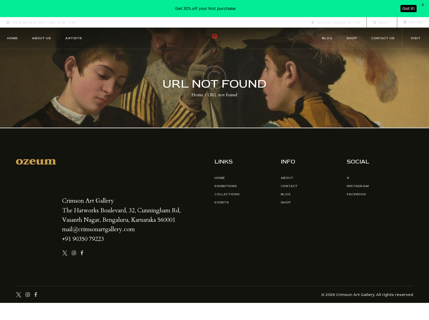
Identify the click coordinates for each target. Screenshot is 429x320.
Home (197, 95)
